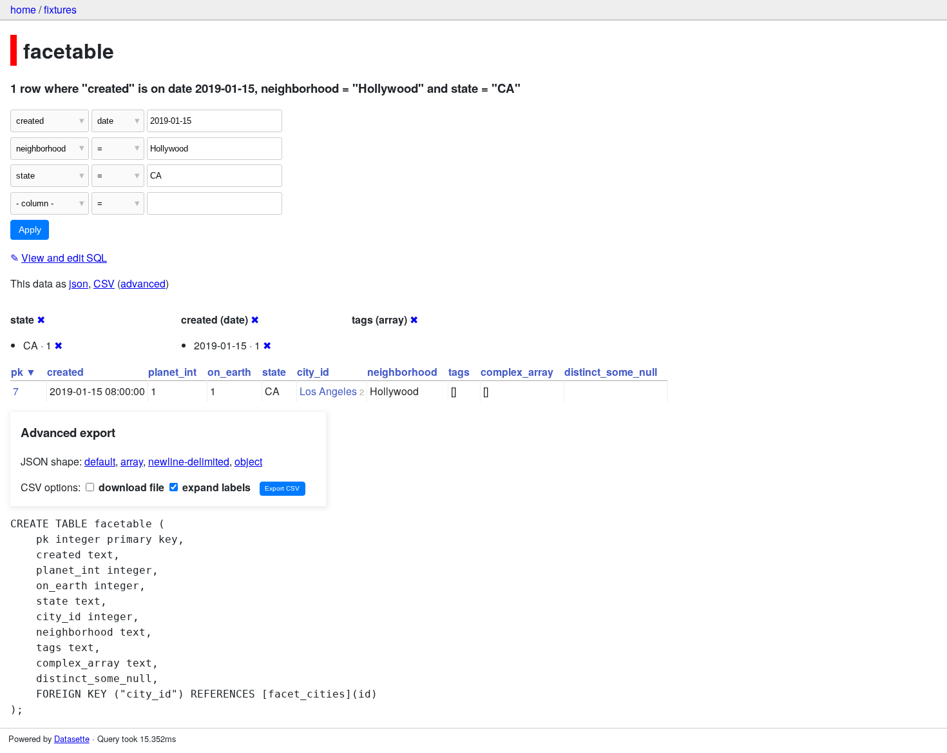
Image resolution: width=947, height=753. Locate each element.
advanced (143, 283)
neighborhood (402, 371)
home (23, 9)
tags (459, 371)
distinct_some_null (610, 371)
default (99, 461)
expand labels (215, 487)
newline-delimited (188, 461)
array (131, 461)
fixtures (60, 9)
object (248, 461)
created (65, 371)
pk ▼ (23, 371)
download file (130, 487)
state (274, 371)
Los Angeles (328, 391)
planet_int (172, 371)
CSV (104, 283)
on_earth (229, 371)
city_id (313, 371)
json (78, 283)
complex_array (517, 371)
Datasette (72, 738)
